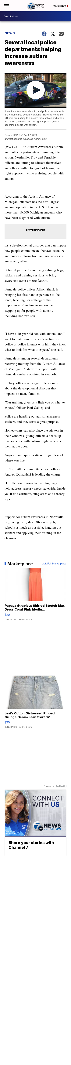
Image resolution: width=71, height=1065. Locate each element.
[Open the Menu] (6, 5)
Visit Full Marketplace (54, 563)
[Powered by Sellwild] (60, 786)
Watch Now (60, 6)
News (10, 33)
